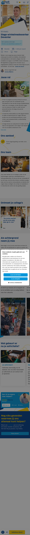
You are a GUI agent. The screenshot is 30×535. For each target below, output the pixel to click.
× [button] (26, 251)
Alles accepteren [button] (15, 275)
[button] (15, 283)
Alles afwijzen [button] (15, 279)
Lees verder (5, 271)
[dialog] (15, 267)
